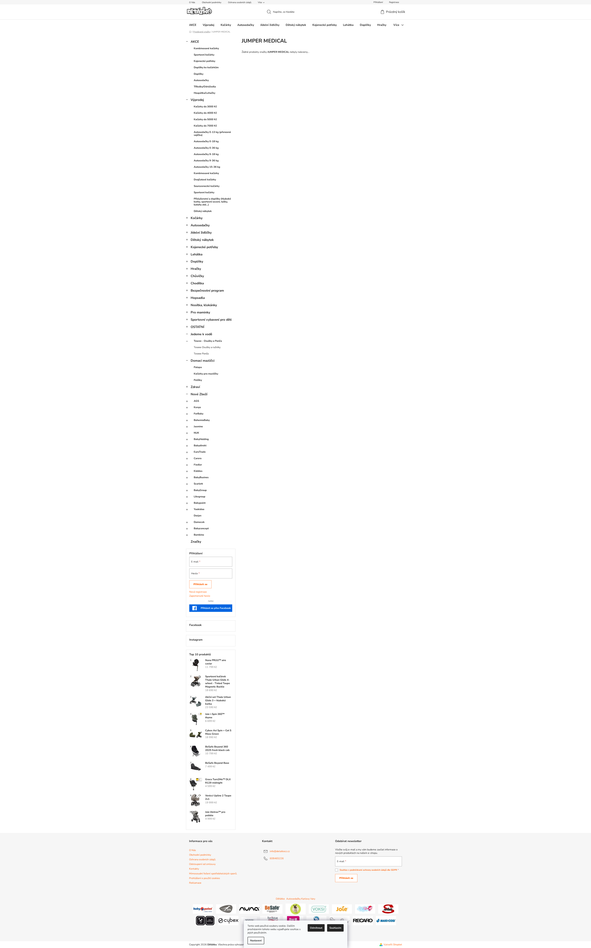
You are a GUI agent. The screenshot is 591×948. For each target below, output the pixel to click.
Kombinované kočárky (206, 48)
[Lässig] (296, 909)
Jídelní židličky (201, 232)
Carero (197, 458)
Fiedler (198, 464)
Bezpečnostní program (207, 290)
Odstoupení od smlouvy (202, 864)
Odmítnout (316, 928)
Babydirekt (200, 445)
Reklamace (195, 883)
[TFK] (226, 909)
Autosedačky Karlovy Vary (300, 899)
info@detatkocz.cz (280, 851)
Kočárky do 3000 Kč (205, 106)
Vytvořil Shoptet (393, 944)
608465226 (277, 858)
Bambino (199, 534)
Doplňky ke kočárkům (206, 67)
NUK (196, 433)
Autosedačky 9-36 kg (206, 160)
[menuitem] (192, 25)
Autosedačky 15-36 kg (207, 167)
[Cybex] (228, 920)
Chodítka (197, 283)
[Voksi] (319, 909)
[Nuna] (249, 909)
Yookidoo (199, 509)
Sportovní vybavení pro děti (211, 319)
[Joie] (342, 909)
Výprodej (197, 100)
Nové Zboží (199, 394)
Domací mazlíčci (202, 360)
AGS (196, 401)
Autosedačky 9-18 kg (206, 154)
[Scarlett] (388, 909)
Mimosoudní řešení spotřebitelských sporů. (213, 873)
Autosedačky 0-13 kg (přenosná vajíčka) (212, 133)
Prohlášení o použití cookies (204, 878)
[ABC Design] (205, 920)
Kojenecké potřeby (204, 61)
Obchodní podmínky (211, 2)
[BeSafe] (272, 909)
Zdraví (195, 387)
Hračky (196, 269)
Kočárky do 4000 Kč (205, 113)
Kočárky (197, 218)
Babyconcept (201, 528)
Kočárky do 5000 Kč (205, 119)
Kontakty (194, 868)
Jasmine (198, 426)
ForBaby (198, 413)
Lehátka (196, 254)
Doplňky (198, 74)
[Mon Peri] (365, 909)
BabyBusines (201, 477)
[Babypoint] (203, 909)
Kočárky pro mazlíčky (206, 373)
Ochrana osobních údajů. (240, 2)
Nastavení (256, 940)
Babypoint (199, 503)
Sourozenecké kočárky (206, 186)
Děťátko (280, 899)
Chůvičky (197, 276)
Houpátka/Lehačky (204, 93)
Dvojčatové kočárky (205, 179)
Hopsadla (198, 298)
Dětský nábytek (203, 211)
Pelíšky (198, 380)
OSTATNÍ (197, 327)
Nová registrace (198, 592)
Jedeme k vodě (201, 334)
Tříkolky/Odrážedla (205, 86)
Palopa (198, 367)
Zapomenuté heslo (199, 596)
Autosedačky (201, 80)
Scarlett (198, 483)
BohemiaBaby (202, 420)
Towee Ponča (201, 353)
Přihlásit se (200, 584)
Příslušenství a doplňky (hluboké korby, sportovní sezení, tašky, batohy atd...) (212, 201)
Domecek (199, 522)
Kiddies (198, 471)
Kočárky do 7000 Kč (205, 125)
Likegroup (199, 496)
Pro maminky (200, 312)
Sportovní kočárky (204, 54)
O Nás (192, 2)
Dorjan (197, 515)
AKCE (195, 41)
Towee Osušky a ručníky (207, 347)
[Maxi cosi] (386, 920)
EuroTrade (200, 452)
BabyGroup (200, 490)
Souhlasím (335, 928)
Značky (196, 541)
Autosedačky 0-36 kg (206, 148)
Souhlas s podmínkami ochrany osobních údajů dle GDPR (368, 869)
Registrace (394, 2)
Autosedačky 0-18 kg (206, 141)
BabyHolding (201, 439)
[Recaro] (363, 920)
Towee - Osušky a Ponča (208, 341)
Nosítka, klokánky (204, 305)
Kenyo (197, 407)
